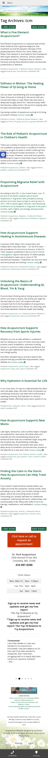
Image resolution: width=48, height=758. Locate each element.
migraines (42, 218)
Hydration (16, 406)
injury (13, 369)
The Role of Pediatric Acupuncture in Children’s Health (23, 135)
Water (23, 406)
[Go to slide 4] (25, 679)
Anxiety (22, 511)
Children (22, 167)
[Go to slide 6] (31, 679)
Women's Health (36, 454)
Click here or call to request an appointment (24, 540)
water (2, 408)
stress (30, 457)
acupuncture (11, 71)
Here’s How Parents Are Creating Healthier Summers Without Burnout (24, 699)
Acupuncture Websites (14, 730)
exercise (25, 121)
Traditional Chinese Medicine (30, 69)
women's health (40, 457)
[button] (3, 155)
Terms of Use (39, 733)
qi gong (32, 121)
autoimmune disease (19, 269)
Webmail (18, 743)
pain (17, 369)
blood (23, 316)
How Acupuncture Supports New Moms (22, 422)
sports (22, 369)
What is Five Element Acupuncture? (14, 34)
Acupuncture (13, 69)
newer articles (39, 27)
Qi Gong (11, 119)
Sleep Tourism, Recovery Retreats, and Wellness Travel (24, 703)
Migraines (22, 216)
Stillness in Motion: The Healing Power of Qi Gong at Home (21, 85)
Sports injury (24, 366)
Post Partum (24, 454)
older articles (8, 27)
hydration (41, 406)
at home (10, 121)
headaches (34, 218)
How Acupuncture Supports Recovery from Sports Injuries (20, 329)
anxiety (32, 514)
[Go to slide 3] (22, 679)
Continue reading (24, 115)
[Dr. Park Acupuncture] (24, 11)
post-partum (22, 457)
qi (27, 316)
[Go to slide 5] (28, 679)
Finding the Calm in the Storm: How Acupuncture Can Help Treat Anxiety (23, 474)
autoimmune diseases (25, 249)
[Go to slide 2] (19, 679)
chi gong (17, 121)
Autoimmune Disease (27, 267)
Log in (30, 743)
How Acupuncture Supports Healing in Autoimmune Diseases (23, 234)
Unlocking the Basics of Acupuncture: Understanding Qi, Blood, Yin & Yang (22, 284)
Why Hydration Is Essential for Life (23, 381)
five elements (22, 71)
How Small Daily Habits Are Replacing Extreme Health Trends (24, 707)
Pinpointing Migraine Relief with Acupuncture (22, 183)
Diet (10, 406)
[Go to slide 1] (16, 679)
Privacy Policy (23, 736)
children (40, 167)
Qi (20, 313)
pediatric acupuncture (8, 170)
